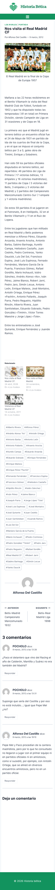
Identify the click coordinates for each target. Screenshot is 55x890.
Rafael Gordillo (33, 549)
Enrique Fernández (36, 458)
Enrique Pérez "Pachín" (17, 470)
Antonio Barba (13, 439)
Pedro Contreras (34, 537)
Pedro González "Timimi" (18, 543)
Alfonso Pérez (31, 427)
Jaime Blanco (28, 494)
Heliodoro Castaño (36, 482)
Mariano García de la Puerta (20, 531)
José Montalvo (36, 506)
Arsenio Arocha (34, 445)
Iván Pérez (11, 494)
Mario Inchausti (14, 537)
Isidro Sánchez (32, 488)
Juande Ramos (35, 519)
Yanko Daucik (13, 567)
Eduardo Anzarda (33, 452)
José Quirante (13, 512)
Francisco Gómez (15, 482)
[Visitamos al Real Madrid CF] (14, 399)
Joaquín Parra (13, 500)
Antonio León (31, 439)
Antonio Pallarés (14, 445)
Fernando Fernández (16, 476)
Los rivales (11, 25)
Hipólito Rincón (13, 488)
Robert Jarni (31, 555)
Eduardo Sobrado (15, 458)
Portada (23, 25)
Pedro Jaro (40, 543)
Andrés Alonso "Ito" (15, 433)
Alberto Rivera (13, 427)
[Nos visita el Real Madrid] (35, 371)
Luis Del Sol (12, 525)
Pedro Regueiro (14, 549)
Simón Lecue (33, 561)
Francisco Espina (39, 476)
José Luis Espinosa (15, 506)
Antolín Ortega (36, 433)
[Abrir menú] (27, 16)
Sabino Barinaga (14, 561)
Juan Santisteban (15, 519)
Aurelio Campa (13, 452)
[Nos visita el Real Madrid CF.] (14, 371)
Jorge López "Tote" (33, 500)
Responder (10, 673)
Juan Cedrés (30, 512)
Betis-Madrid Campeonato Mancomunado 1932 (13, 616)
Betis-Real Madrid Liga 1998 (43, 615)
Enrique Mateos (14, 464)
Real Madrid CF (14, 555)
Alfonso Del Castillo (17, 37)
